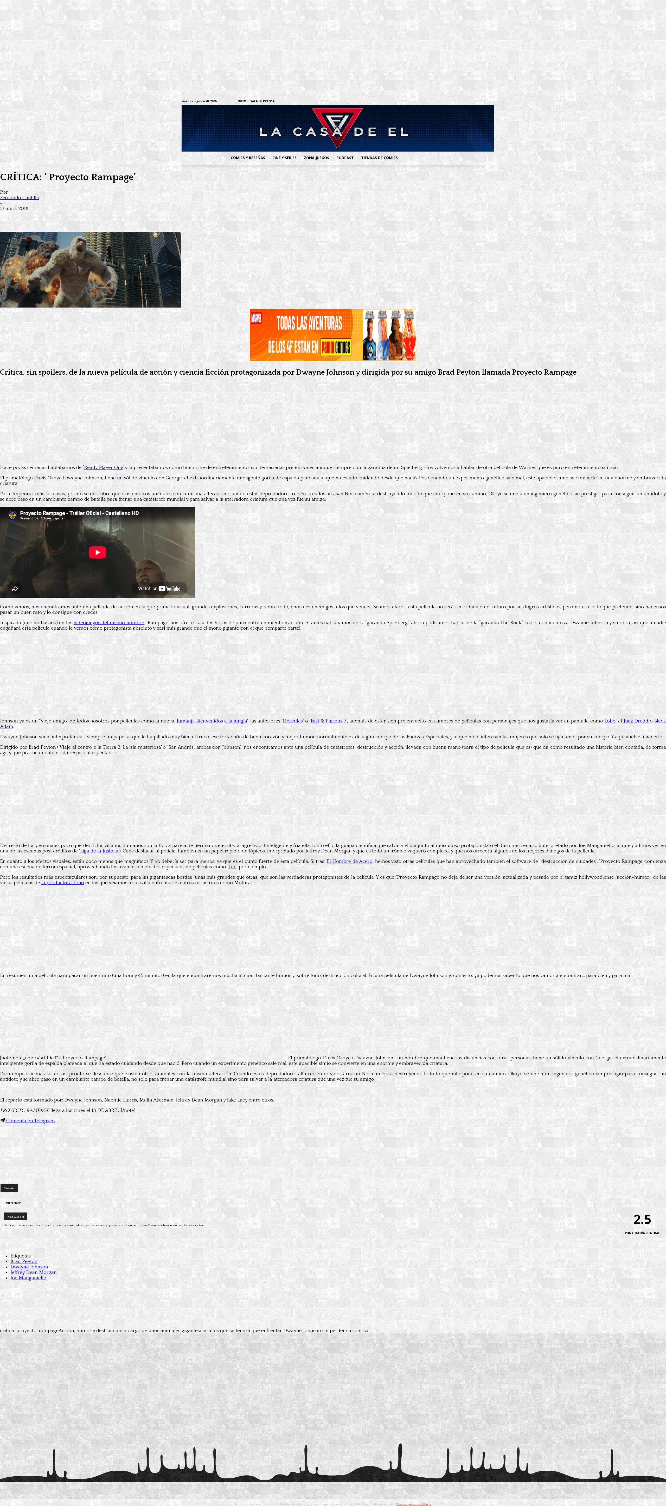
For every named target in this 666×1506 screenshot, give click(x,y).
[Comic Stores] (333, 1174)
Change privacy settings (413, 1504)
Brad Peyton (23, 1261)
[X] (473, 101)
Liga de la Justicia (99, 851)
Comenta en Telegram (30, 1121)
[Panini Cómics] (333, 359)
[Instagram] (441, 101)
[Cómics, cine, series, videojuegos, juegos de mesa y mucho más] (306, 128)
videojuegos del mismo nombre (109, 622)
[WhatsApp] (64, 217)
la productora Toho (62, 882)
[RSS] (449, 101)
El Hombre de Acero (350, 861)
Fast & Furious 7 (329, 721)
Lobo (610, 721)
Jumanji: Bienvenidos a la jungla (212, 721)
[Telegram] (465, 101)
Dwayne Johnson (29, 1267)
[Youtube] (481, 101)
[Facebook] (433, 101)
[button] (443, 158)
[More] (102, 216)
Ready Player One (103, 467)
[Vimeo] (420, 101)
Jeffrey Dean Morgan (33, 1272)
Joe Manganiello (28, 1278)
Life (232, 867)
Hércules (293, 721)
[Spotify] (457, 101)
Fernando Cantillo (19, 197)
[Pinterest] (83, 217)
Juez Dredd (636, 721)
